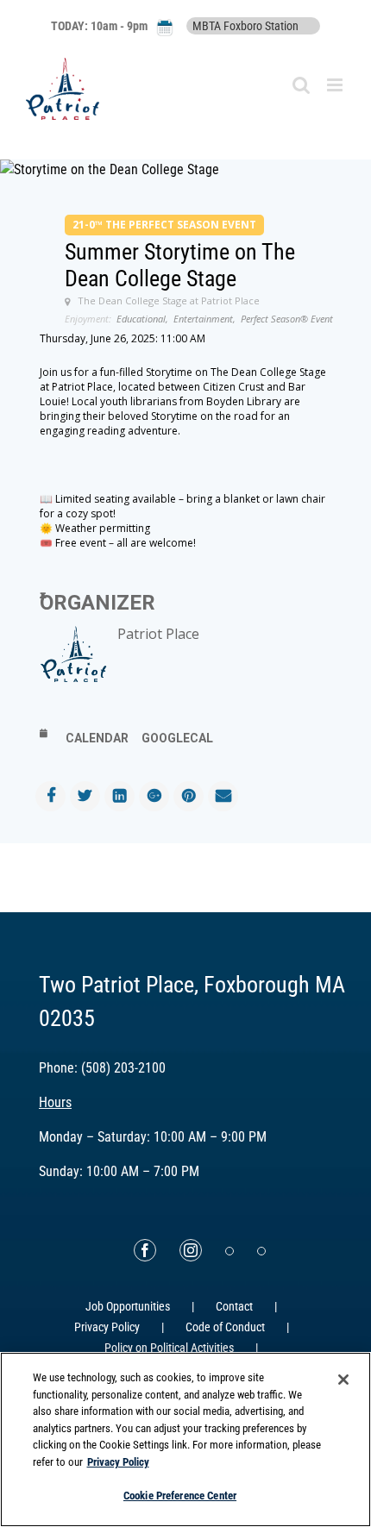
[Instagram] (190, 1250)
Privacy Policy (107, 1327)
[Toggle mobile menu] (336, 85)
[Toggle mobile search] (301, 85)
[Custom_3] (229, 1251)
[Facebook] (145, 1250)
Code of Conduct (225, 1327)
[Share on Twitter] (85, 796)
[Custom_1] (261, 1251)
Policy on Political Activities (169, 1348)
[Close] (343, 1380)
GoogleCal (177, 738)
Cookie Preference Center (179, 1495)
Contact (234, 1306)
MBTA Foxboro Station (245, 26)
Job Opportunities (127, 1306)
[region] (185, 1439)
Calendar (97, 738)
